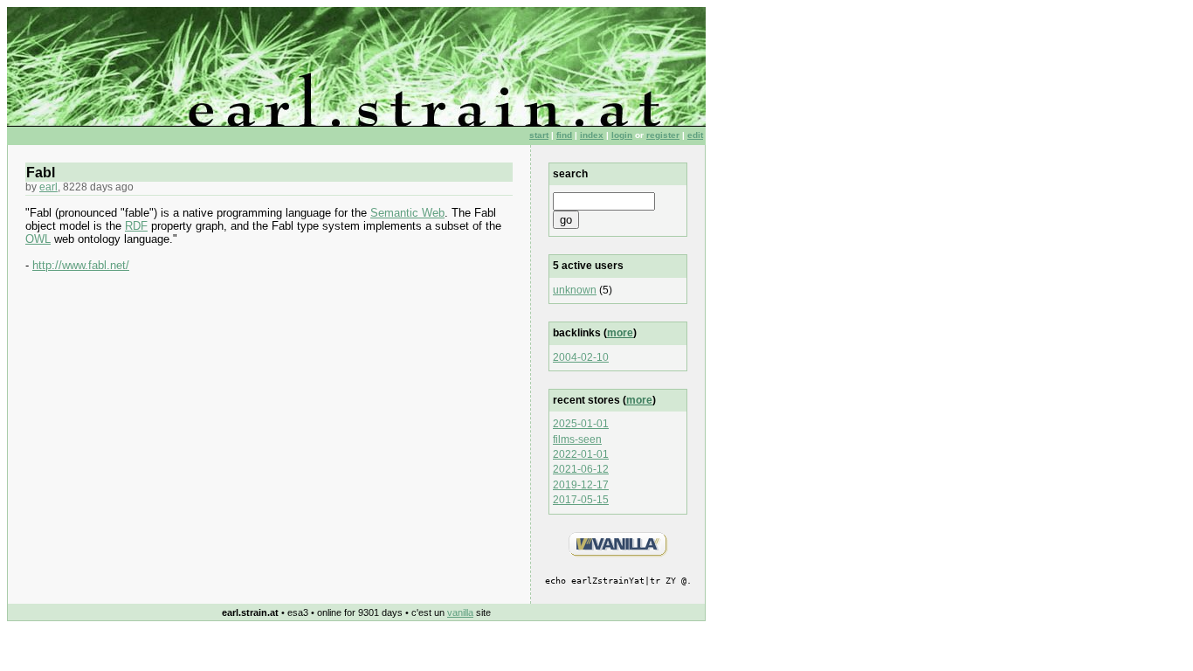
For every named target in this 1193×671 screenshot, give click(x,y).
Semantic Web (407, 212)
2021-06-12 (581, 469)
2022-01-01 (581, 454)
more (620, 333)
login (621, 135)
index (591, 135)
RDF (136, 225)
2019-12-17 (581, 485)
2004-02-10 (581, 357)
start (538, 135)
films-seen (577, 439)
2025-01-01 (581, 424)
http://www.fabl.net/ (80, 265)
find (564, 135)
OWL (38, 239)
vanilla (460, 612)
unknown (574, 290)
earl (48, 187)
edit (695, 135)
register (662, 135)
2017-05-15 (581, 500)
